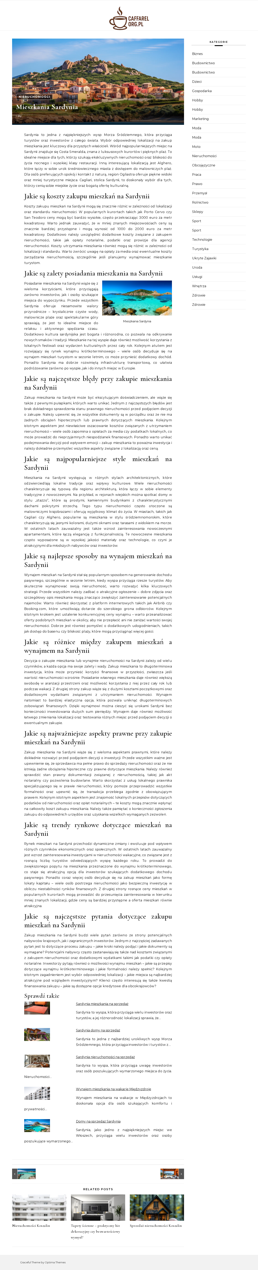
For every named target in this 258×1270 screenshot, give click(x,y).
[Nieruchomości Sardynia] (175, 1174)
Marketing (200, 119)
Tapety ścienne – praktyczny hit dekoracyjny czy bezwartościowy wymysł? (95, 1231)
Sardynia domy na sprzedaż (98, 1030)
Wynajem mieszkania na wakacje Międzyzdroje (113, 1089)
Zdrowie (198, 295)
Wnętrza (199, 286)
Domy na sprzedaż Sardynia (98, 1121)
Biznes (197, 54)
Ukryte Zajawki (204, 258)
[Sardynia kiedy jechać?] (21, 1174)
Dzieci (197, 82)
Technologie (202, 240)
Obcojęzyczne (203, 165)
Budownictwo (203, 63)
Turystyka (200, 249)
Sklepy (197, 212)
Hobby (197, 100)
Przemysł (199, 193)
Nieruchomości (34, 97)
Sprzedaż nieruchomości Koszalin (156, 1225)
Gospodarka (202, 91)
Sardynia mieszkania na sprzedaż (102, 1004)
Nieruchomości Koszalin (31, 1225)
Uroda (197, 267)
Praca (196, 175)
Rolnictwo (200, 202)
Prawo (197, 184)
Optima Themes (55, 1262)
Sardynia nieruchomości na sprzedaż (105, 1057)
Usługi (197, 277)
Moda (196, 128)
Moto (196, 147)
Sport (196, 221)
